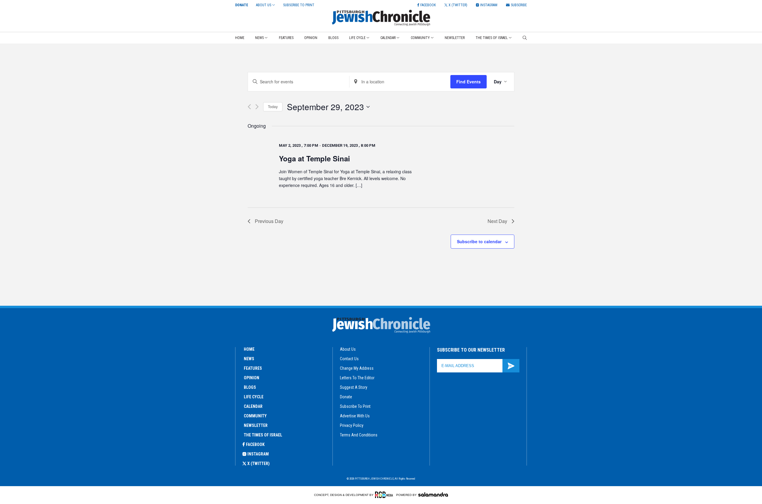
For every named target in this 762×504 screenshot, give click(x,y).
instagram (258, 454)
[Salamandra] (433, 494)
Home (239, 38)
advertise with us (355, 416)
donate (346, 396)
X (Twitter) (258, 463)
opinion (251, 377)
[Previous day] (249, 107)
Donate (241, 5)
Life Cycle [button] (357, 38)
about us (348, 349)
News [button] (259, 38)
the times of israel (263, 435)
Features (286, 38)
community (255, 416)
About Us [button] (263, 5)
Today (273, 106)
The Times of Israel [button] (492, 38)
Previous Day (269, 221)
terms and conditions (358, 435)
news (249, 358)
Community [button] (420, 38)
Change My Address (357, 368)
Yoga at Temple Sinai (314, 158)
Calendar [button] (388, 38)
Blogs (333, 38)
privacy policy (351, 425)
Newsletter (455, 38)
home (249, 349)
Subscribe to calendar (479, 241)
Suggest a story (353, 387)
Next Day (497, 221)
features (253, 368)
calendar (253, 406)
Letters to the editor (357, 377)
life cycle (253, 396)
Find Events (468, 82)
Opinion (310, 38)
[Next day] (257, 107)
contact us (349, 358)
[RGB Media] (385, 494)
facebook (255, 444)
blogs (250, 387)
